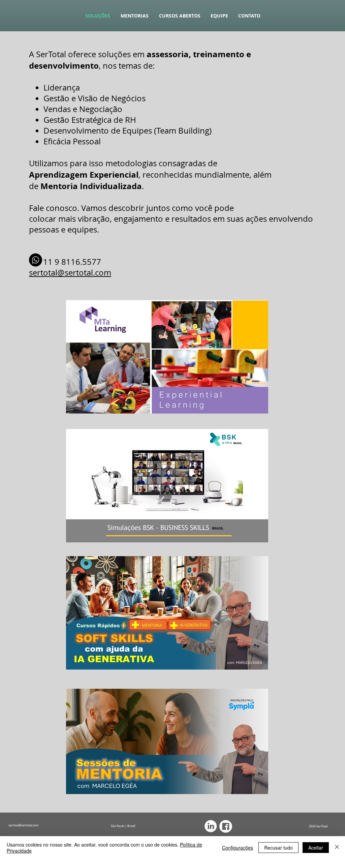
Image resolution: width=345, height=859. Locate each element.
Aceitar (315, 847)
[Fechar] (337, 848)
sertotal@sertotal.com (70, 272)
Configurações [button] (237, 847)
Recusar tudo (278, 847)
